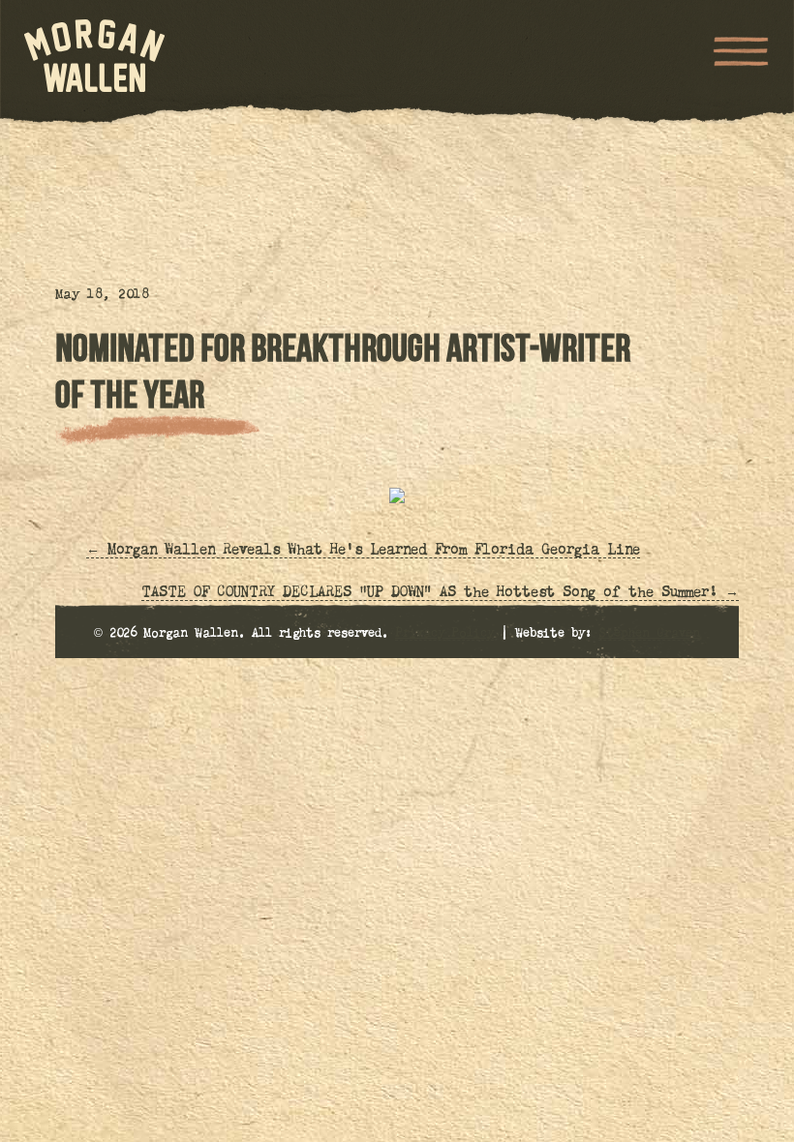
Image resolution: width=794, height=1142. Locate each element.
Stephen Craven (649, 634)
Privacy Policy (444, 634)
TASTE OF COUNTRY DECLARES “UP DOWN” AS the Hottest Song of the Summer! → (440, 593)
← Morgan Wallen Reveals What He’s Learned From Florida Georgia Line (363, 550)
